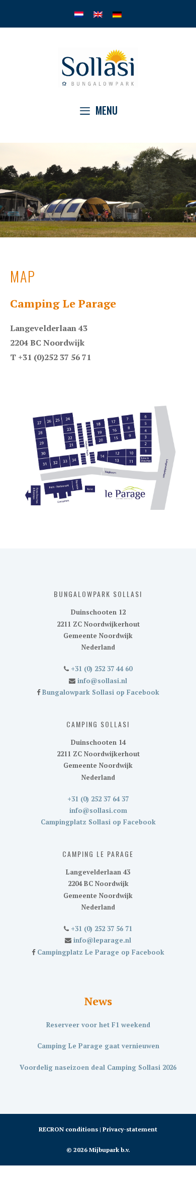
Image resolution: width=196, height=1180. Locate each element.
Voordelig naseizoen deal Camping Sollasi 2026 (98, 1067)
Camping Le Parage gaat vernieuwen (98, 1045)
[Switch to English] (98, 14)
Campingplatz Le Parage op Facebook (99, 952)
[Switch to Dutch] (78, 14)
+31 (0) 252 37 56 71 (100, 928)
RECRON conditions (68, 1129)
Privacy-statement (130, 1129)
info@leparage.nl (101, 940)
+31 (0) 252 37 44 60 (100, 668)
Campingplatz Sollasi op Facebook (98, 821)
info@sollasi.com (98, 810)
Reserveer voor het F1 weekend (98, 1024)
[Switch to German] (117, 14)
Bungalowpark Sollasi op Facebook (99, 692)
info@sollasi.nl (101, 680)
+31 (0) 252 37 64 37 (98, 798)
